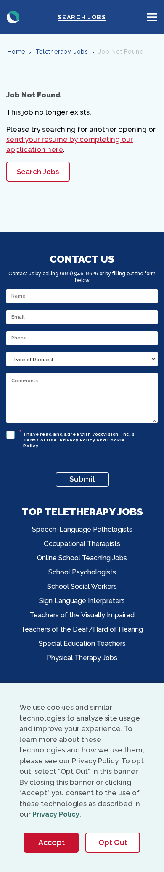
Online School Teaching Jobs (82, 558)
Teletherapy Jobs (62, 51)
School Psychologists (82, 572)
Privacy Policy (77, 440)
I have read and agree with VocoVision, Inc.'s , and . (79, 438)
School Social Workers (82, 586)
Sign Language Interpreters (82, 601)
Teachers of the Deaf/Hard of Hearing (82, 629)
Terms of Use (40, 440)
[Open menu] (152, 17)
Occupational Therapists (82, 544)
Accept (51, 842)
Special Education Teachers (82, 643)
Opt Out (112, 842)
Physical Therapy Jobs (82, 658)
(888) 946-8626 (79, 274)
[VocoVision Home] (13, 17)
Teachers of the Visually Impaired (82, 615)
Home (16, 51)
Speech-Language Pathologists (82, 529)
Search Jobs (82, 17)
